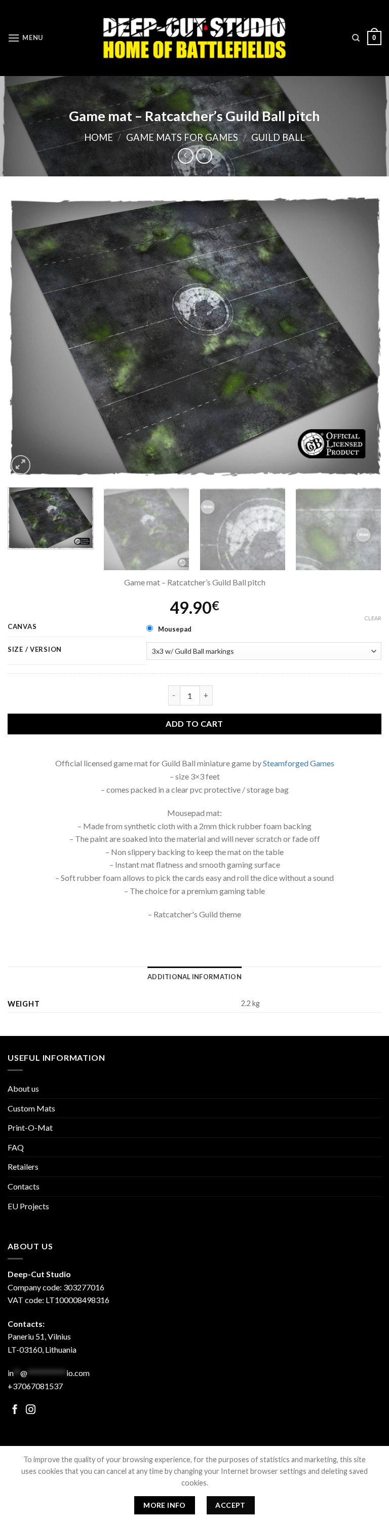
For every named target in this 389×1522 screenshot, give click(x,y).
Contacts (24, 1186)
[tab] (194, 977)
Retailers (23, 1166)
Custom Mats (31, 1108)
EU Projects (28, 1206)
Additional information (194, 977)
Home (98, 137)
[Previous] (28, 337)
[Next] (361, 337)
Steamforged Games (298, 763)
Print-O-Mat (30, 1127)
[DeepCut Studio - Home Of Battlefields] (195, 38)
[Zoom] (21, 465)
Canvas (22, 626)
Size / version (35, 649)
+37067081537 (35, 1386)
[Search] (356, 38)
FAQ (16, 1147)
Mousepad (174, 629)
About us (23, 1088)
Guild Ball (278, 137)
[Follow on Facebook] (15, 1410)
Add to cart (194, 723)
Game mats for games (182, 137)
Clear (372, 618)
